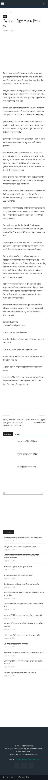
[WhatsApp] (23, 36)
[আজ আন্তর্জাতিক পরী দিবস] (9, 444)
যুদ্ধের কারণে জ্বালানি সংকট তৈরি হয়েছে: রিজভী (18, 575)
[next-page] (8, 479)
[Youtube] (31, 765)
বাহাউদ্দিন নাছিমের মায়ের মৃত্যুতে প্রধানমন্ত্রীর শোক (35, 421)
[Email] (36, 36)
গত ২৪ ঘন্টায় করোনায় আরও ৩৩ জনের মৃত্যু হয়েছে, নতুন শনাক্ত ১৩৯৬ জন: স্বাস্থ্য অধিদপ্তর (13, 422)
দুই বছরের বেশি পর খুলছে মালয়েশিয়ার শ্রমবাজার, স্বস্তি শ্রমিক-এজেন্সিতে (23, 624)
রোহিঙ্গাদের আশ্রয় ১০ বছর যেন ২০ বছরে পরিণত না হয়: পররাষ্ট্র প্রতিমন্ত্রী (23, 662)
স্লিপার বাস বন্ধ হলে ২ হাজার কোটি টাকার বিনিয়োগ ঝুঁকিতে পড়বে (23, 653)
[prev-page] (4, 479)
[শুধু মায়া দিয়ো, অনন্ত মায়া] (9, 469)
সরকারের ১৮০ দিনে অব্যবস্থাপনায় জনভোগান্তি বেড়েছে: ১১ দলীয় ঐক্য (23, 604)
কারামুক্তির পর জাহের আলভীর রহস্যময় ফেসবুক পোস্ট (20, 547)
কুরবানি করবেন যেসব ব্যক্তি (27, 454)
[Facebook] (5, 36)
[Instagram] (24, 765)
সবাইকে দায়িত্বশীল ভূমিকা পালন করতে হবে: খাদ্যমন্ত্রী (20, 673)
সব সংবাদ (17, 434)
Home (5, 12)
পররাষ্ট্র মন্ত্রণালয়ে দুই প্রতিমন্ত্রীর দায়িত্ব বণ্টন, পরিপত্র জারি (23, 538)
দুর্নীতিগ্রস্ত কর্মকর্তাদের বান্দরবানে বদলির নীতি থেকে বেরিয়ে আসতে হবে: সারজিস (24, 593)
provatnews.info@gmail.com (27, 759)
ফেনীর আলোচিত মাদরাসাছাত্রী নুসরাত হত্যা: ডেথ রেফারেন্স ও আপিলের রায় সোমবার (22, 556)
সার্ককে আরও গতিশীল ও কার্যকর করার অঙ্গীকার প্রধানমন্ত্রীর (22, 635)
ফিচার (11, 12)
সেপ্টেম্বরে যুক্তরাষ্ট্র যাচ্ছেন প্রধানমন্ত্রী (16, 644)
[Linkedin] (30, 36)
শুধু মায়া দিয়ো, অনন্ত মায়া (26, 466)
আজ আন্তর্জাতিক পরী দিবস (27, 441)
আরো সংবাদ (7, 434)
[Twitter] (11, 36)
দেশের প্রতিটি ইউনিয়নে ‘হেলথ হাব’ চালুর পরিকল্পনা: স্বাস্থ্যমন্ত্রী (23, 615)
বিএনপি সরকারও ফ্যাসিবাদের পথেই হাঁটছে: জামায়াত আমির (21, 584)
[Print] (42, 36)
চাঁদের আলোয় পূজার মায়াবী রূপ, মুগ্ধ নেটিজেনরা (18, 566)
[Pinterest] (17, 36)
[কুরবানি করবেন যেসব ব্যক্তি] (9, 457)
